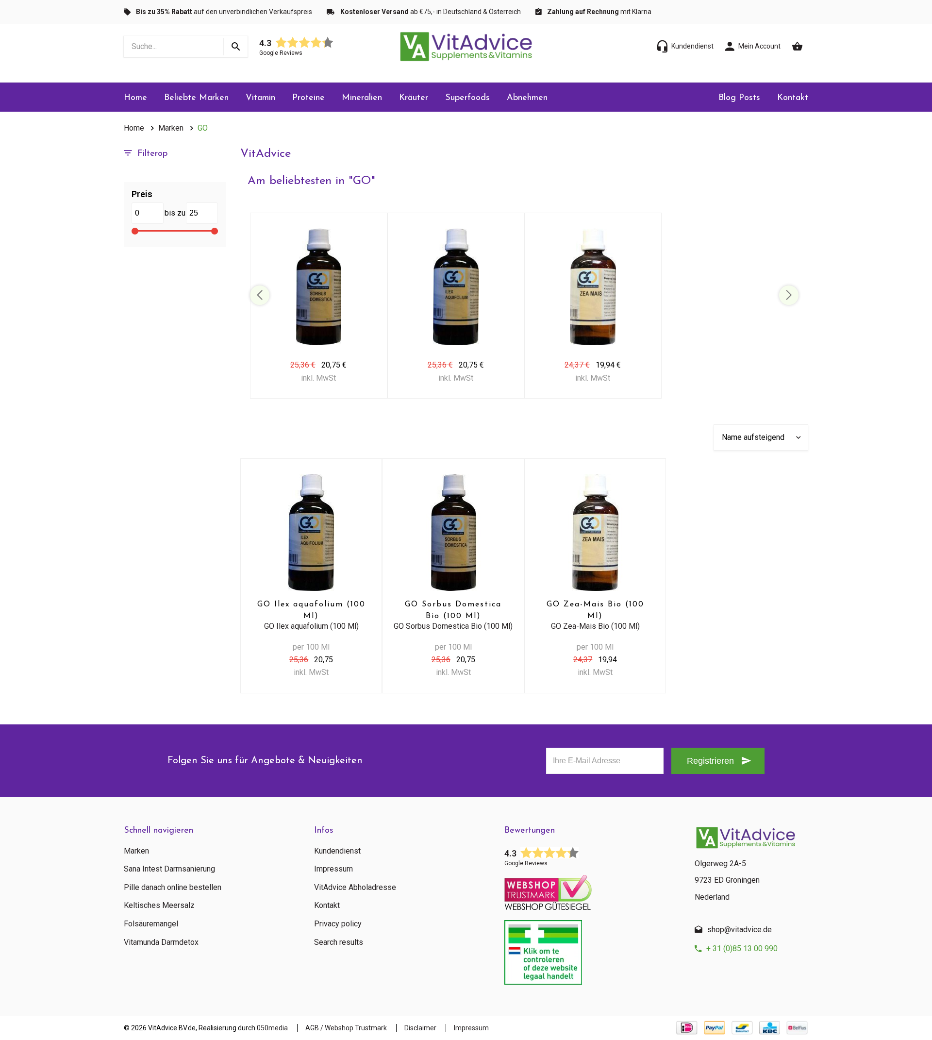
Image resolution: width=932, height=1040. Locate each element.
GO (203, 128)
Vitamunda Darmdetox (161, 942)
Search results (338, 942)
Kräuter (413, 98)
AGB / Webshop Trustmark (346, 1028)
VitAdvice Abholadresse (355, 887)
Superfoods (467, 98)
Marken (170, 128)
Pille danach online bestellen (172, 887)
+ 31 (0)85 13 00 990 (742, 948)
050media (272, 1028)
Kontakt (792, 98)
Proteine (308, 98)
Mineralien (362, 98)
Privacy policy (338, 924)
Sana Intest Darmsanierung (169, 869)
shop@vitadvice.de (739, 929)
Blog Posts (739, 98)
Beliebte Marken (196, 98)
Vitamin (260, 98)
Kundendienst (337, 851)
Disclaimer (420, 1028)
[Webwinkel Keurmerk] (592, 889)
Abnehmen (527, 98)
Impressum (333, 869)
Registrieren (710, 761)
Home (135, 98)
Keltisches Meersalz (159, 905)
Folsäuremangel (151, 924)
